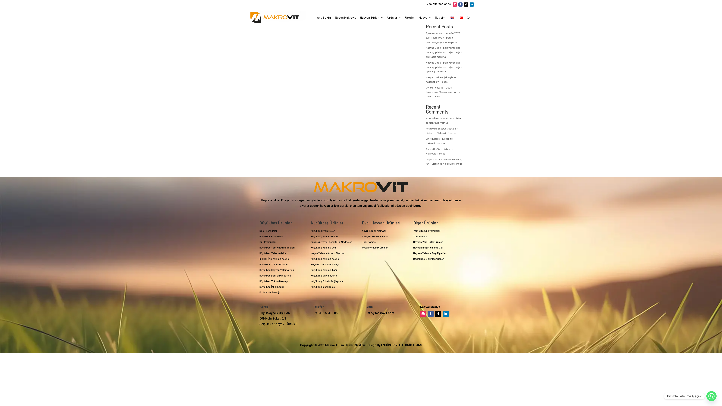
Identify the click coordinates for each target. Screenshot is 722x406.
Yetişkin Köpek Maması (375, 236)
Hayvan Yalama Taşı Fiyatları (430, 253)
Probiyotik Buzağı (269, 292)
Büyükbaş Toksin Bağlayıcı (274, 281)
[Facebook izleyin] (460, 4)
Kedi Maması (369, 241)
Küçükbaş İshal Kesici (323, 286)
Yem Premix (420, 236)
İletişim (440, 17)
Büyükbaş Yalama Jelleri (273, 253)
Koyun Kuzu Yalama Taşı (325, 264)
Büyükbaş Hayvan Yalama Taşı (276, 269)
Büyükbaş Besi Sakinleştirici (275, 275)
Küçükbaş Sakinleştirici (324, 275)
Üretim (410, 17)
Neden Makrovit (345, 17)
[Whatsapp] (711, 396)
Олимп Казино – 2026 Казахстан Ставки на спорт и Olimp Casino (443, 92)
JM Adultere (433, 138)
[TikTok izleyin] (466, 4)
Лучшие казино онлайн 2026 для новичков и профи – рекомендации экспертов (443, 37)
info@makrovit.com (380, 313)
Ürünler (392, 17)
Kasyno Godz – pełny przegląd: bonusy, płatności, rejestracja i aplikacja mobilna (444, 52)
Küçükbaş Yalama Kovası (325, 258)
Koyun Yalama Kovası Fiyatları (328, 253)
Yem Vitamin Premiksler (426, 230)
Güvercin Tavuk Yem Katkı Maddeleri (331, 241)
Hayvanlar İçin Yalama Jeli (428, 247)
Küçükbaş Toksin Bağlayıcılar (327, 281)
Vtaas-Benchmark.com (439, 118)
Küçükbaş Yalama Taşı (324, 269)
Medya (423, 17)
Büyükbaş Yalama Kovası (273, 264)
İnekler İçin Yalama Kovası (274, 258)
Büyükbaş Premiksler (271, 236)
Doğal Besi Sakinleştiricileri (428, 258)
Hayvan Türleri (369, 17)
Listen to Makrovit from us (441, 133)
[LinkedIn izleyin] (472, 4)
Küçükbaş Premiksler (323, 230)
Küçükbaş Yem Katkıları (324, 236)
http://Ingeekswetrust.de (441, 128)
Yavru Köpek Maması (374, 230)
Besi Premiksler (268, 230)
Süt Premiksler (267, 241)
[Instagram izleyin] (455, 4)
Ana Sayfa (324, 17)
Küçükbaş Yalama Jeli (323, 247)
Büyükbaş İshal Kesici (271, 286)
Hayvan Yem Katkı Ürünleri (428, 241)
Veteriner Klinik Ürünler (375, 247)
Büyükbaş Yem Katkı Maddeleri (277, 247)
